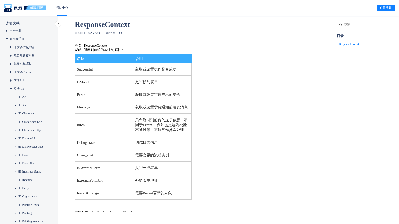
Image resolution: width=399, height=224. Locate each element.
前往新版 (386, 7)
